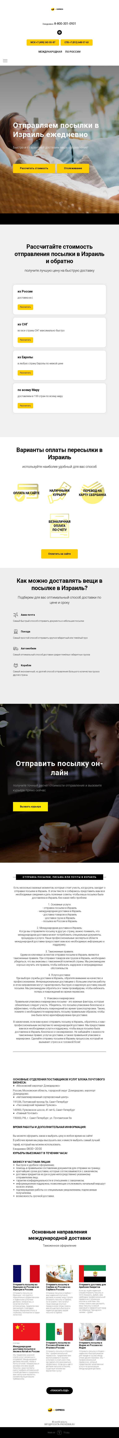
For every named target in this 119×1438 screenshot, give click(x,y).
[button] (59, 32)
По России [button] (73, 51)
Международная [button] (50, 51)
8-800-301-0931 (64, 23)
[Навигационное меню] (5, 61)
